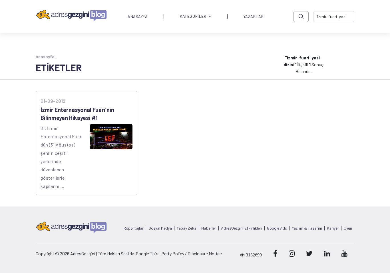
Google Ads (277, 228)
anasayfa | (46, 56)
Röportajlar (134, 228)
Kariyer (333, 228)
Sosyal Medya (160, 228)
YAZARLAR (254, 16)
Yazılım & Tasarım (307, 228)
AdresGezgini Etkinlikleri (241, 228)
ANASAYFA (138, 16)
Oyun (348, 228)
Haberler (208, 228)
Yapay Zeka (186, 228)
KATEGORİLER (193, 16)
